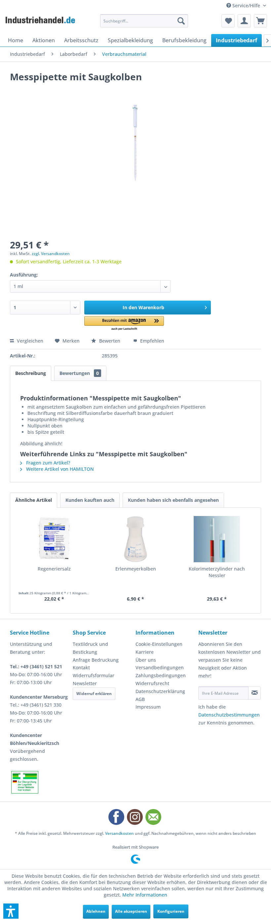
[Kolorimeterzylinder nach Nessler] (216, 539)
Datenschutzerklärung (160, 691)
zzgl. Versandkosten (51, 253)
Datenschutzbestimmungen (229, 715)
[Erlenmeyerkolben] (135, 539)
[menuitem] (144, 20)
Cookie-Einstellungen (159, 644)
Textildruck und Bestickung (90, 648)
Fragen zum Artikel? (47, 463)
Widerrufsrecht (152, 683)
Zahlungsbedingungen (161, 675)
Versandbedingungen (160, 667)
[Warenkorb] (260, 20)
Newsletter (85, 683)
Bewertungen (79, 373)
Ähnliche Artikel (33, 500)
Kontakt (81, 667)
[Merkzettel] (228, 20)
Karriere (145, 652)
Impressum (148, 707)
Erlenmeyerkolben (135, 569)
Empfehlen (151, 341)
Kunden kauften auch (89, 500)
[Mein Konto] (244, 20)
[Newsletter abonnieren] (254, 693)
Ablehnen (95, 911)
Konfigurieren (170, 911)
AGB (140, 699)
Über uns (146, 660)
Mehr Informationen (144, 895)
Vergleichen (29, 341)
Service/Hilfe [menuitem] (246, 5)
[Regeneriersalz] (54, 539)
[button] (124, 323)
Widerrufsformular (93, 675)
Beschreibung (30, 373)
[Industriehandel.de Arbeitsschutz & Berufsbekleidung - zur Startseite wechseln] (40, 22)
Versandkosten (119, 833)
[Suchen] (181, 20)
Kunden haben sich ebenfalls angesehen (173, 500)
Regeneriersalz (54, 569)
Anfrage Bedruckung (96, 660)
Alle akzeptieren (131, 911)
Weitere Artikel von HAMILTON (59, 469)
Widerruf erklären (94, 693)
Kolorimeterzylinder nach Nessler (217, 572)
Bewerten (110, 341)
